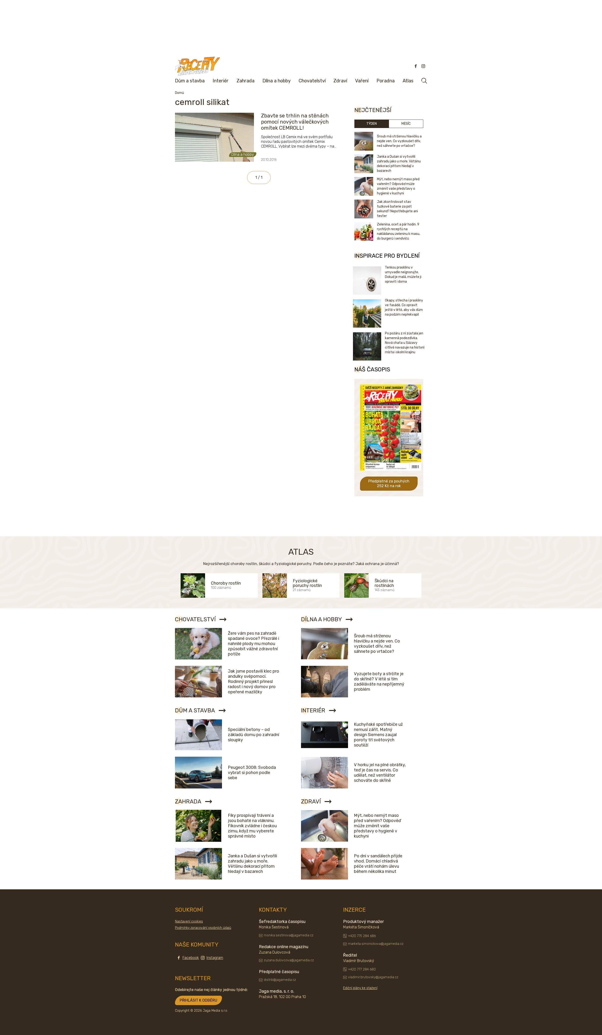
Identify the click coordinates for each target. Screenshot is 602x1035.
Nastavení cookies (189, 921)
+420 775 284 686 (362, 936)
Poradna (385, 81)
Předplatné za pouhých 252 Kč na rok (388, 483)
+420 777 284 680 (362, 969)
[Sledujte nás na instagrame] (423, 66)
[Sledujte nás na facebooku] (416, 66)
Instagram (214, 957)
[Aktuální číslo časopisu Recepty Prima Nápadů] (390, 474)
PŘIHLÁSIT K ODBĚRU (198, 1000)
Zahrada (245, 81)
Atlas (408, 81)
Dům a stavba (190, 81)
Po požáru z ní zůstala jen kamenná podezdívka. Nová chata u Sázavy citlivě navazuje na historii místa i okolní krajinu (404, 342)
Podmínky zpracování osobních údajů (203, 928)
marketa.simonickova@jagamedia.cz (376, 944)
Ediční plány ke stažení (360, 988)
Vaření (361, 81)
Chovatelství (312, 81)
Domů (179, 93)
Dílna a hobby (276, 81)
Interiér (221, 81)
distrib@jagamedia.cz (280, 980)
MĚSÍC (406, 124)
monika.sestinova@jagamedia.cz (288, 935)
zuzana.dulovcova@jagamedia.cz (289, 960)
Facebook (190, 957)
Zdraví (340, 81)
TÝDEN (371, 124)
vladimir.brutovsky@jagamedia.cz (373, 977)
